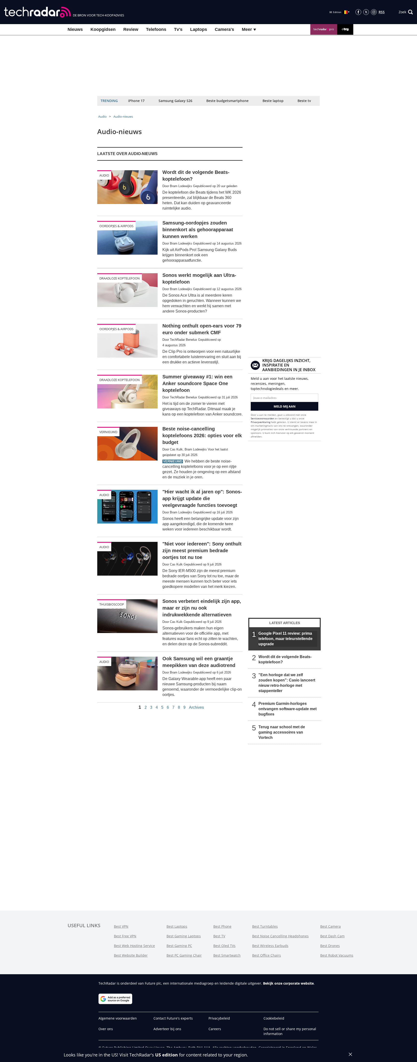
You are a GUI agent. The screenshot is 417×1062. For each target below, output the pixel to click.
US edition (166, 1055)
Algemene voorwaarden (117, 1018)
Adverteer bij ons (167, 1029)
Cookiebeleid (274, 1018)
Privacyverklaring (260, 422)
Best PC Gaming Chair (184, 955)
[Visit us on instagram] (374, 12)
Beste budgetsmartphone (227, 100)
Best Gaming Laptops (184, 936)
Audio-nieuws (123, 116)
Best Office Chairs (266, 955)
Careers (214, 1029)
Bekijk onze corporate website (288, 983)
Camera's (224, 29)
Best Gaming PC (179, 945)
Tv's (178, 29)
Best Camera (330, 926)
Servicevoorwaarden (262, 418)
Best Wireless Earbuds (270, 945)
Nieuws (75, 29)
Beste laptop (273, 100)
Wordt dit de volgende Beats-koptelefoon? (285, 659)
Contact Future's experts (173, 1018)
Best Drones (330, 945)
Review (130, 29)
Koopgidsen (103, 29)
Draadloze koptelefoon (119, 278)
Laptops (198, 29)
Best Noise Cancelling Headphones (280, 936)
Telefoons (156, 29)
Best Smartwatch (227, 955)
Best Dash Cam (332, 936)
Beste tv (304, 100)
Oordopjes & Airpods (116, 226)
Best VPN (121, 926)
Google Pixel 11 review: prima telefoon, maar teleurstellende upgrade (285, 638)
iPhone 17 (136, 100)
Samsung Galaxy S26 (175, 100)
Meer (247, 29)
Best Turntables (265, 926)
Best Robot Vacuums (336, 955)
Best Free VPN (125, 936)
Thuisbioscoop (111, 604)
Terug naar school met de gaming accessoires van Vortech (281, 732)
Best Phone (222, 926)
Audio (102, 116)
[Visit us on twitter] (366, 12)
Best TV (219, 936)
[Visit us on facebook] (358, 12)
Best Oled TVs (224, 945)
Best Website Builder (131, 955)
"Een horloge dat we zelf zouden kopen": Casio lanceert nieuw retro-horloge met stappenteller (286, 683)
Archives (196, 707)
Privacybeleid (219, 1018)
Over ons (105, 1029)
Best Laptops (177, 926)
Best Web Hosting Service (134, 945)
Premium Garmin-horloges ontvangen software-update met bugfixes (287, 708)
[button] (406, 12)
